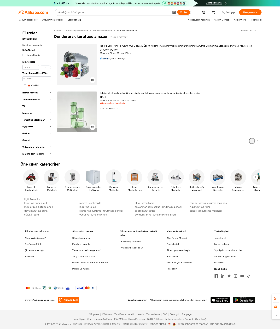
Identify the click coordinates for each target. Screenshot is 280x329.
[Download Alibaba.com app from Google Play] (244, 300)
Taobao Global (153, 314)
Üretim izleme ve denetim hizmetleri (90, 262)
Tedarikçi (121, 58)
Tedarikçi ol (220, 238)
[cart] (214, 12)
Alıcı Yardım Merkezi (177, 238)
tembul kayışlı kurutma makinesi (208, 203)
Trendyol (174, 314)
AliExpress (94, 314)
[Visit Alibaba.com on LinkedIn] (223, 276)
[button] (174, 12)
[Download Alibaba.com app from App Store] (220, 300)
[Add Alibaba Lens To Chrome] (68, 300)
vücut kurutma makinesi (93, 214)
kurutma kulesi (88, 206)
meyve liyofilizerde (90, 203)
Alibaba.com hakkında (37, 231)
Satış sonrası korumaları (84, 256)
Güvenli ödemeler (81, 238)
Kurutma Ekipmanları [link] (127, 30)
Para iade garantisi (81, 244)
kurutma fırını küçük (35, 203)
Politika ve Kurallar (81, 268)
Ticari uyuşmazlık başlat (178, 250)
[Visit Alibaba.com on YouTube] (242, 276)
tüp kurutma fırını (200, 206)
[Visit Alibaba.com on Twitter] (229, 276)
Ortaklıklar (219, 262)
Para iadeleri (173, 256)
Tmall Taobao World (124, 314)
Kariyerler (30, 256)
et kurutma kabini (145, 203)
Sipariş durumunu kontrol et (228, 250)
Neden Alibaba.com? (35, 238)
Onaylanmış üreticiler (130, 241)
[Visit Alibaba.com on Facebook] (216, 276)
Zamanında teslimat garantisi (86, 250)
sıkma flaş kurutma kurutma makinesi (101, 210)
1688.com (107, 314)
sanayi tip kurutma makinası (206, 210)
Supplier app (135, 300)
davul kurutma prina (35, 210)
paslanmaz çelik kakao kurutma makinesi (158, 206)
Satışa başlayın (221, 244)
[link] (276, 298)
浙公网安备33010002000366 (193, 324)
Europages (187, 314)
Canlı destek (173, 244)
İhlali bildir (172, 268)
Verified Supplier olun (225, 256)
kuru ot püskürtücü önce (38, 206)
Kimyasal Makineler (102, 30)
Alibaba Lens (42, 300)
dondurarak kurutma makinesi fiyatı (155, 214)
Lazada (140, 314)
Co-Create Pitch (33, 244)
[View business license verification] (169, 324)
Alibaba (57, 30)
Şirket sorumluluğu (34, 250)
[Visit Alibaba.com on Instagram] (236, 276)
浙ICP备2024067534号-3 (222, 324)
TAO (165, 314)
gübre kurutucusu (145, 210)
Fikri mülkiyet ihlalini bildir (179, 262)
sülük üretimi (32, 214)
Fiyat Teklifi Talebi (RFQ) (131, 247)
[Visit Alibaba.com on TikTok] (249, 276)
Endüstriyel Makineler (77, 30)
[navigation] (36, 93)
